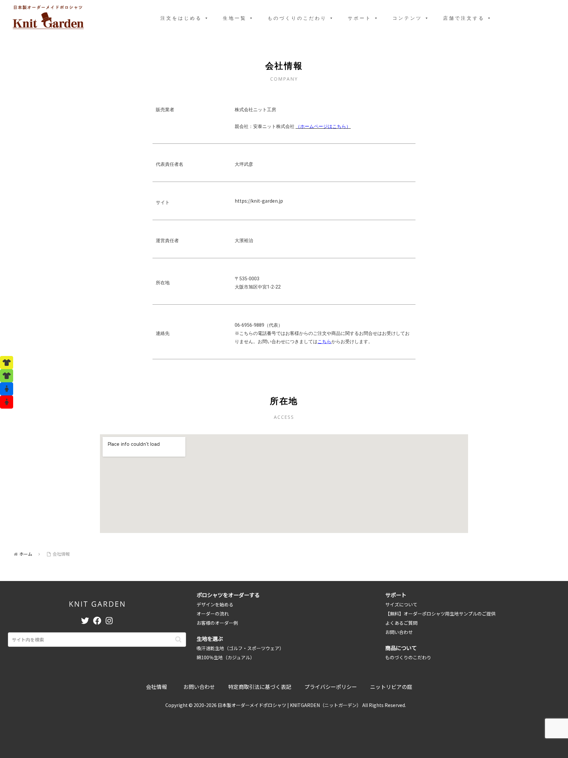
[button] (178, 639)
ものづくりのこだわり (297, 18)
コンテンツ (407, 18)
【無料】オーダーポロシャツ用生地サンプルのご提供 (440, 613)
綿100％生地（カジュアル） (226, 657)
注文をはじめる (181, 18)
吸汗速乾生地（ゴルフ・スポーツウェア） (240, 648)
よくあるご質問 (401, 622)
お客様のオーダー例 (217, 622)
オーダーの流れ (213, 613)
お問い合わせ (399, 632)
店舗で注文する (464, 18)
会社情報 (156, 686)
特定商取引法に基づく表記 (259, 686)
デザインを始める (215, 604)
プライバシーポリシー (330, 686)
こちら (324, 341)
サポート (359, 18)
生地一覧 (235, 18)
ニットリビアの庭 (391, 686)
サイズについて (401, 604)
